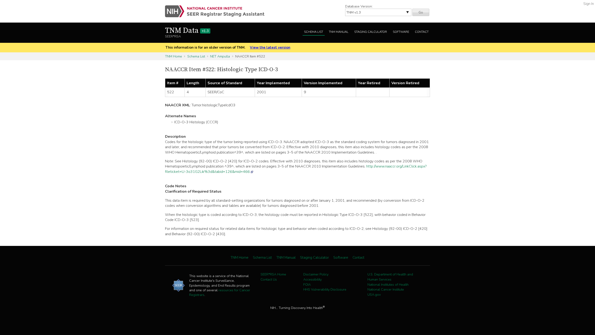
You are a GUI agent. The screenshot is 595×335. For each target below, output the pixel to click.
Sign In (588, 3)
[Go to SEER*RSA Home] (217, 11)
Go (421, 12)
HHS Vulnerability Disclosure (324, 289)
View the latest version (270, 47)
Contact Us (269, 279)
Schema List (313, 32)
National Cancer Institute (385, 289)
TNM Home (173, 56)
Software (401, 32)
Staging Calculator (370, 32)
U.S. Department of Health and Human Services (390, 277)
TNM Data (186, 30)
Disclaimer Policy (315, 274)
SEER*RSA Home (273, 274)
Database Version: (359, 6)
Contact (422, 32)
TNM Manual (338, 32)
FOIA (307, 284)
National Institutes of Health (388, 284)
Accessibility (312, 279)
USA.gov (374, 294)
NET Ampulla (220, 56)
